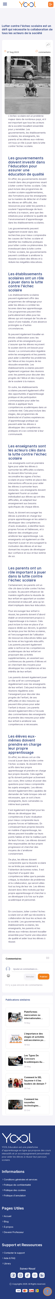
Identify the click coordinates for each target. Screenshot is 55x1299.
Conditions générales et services (20, 1179)
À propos (8, 1227)
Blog (6, 1221)
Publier (43, 976)
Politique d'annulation (15, 1195)
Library (7, 1263)
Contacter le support (14, 1252)
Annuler (30, 976)
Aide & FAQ (9, 1258)
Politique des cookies (15, 1190)
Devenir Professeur (14, 1232)
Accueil (7, 1216)
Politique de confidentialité (17, 1185)
